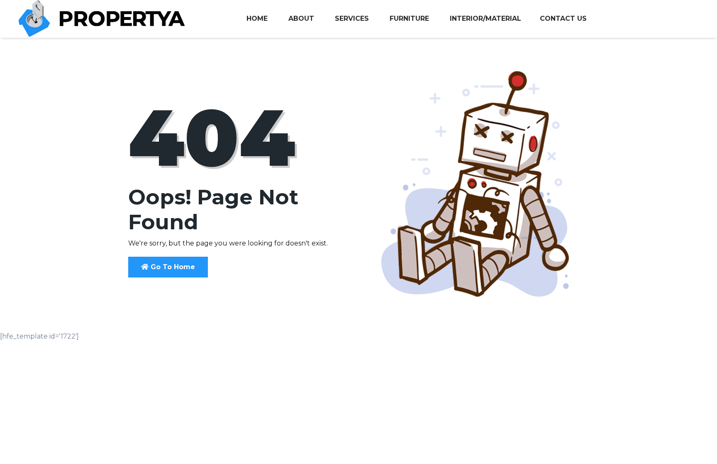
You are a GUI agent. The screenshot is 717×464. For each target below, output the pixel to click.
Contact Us (563, 18)
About (301, 18)
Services (352, 18)
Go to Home (172, 267)
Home (257, 18)
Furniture (409, 18)
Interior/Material (485, 18)
